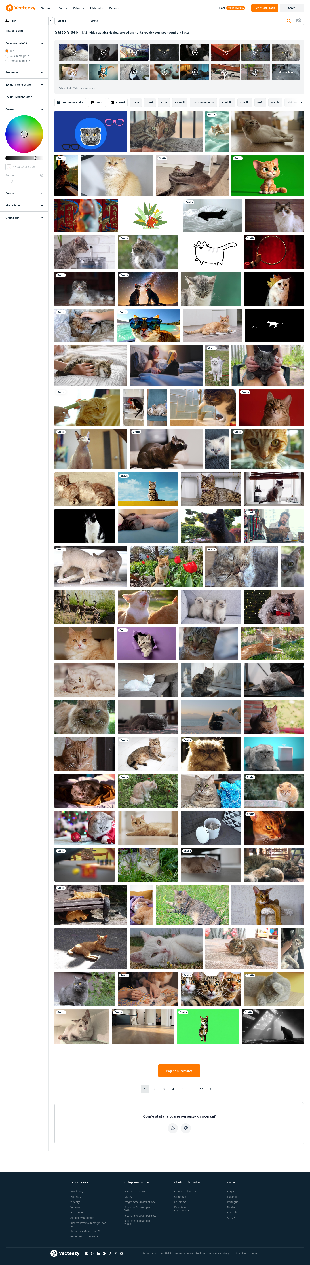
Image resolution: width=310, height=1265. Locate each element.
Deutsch (232, 1207)
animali (180, 102)
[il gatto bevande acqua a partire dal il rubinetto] (203, 407)
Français (232, 1212)
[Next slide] (298, 102)
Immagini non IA (20, 60)
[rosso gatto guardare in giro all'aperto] (148, 252)
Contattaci (180, 1196)
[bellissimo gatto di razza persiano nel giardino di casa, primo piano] (166, 948)
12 (201, 1089)
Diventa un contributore (181, 1208)
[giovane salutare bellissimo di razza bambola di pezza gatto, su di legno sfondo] (274, 215)
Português (233, 1202)
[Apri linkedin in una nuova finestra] (98, 1253)
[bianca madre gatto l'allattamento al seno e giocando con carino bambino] (90, 566)
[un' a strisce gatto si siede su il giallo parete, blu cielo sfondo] (148, 489)
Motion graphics (73, 102)
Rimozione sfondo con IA (85, 1231)
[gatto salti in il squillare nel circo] (274, 252)
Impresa (75, 1207)
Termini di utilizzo (195, 1253)
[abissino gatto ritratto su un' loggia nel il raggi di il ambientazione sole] (274, 828)
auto (164, 102)
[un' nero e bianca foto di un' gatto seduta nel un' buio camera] (273, 1026)
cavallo (244, 102)
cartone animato (203, 102)
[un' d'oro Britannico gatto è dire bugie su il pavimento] (148, 828)
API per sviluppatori (82, 1217)
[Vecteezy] (20, 8)
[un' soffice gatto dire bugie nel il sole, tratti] (84, 489)
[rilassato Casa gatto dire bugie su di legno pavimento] (267, 131)
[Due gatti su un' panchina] (90, 905)
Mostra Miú (286, 72)
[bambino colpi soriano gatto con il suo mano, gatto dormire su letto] (84, 325)
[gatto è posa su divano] (148, 680)
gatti (150, 102)
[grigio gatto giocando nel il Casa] (84, 289)
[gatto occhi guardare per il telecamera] (84, 717)
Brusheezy (76, 1191)
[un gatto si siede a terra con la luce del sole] (90, 948)
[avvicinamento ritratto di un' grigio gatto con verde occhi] (292, 566)
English (231, 1191)
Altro (230, 1217)
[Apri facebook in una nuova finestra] (86, 1253)
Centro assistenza (185, 1191)
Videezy (75, 1202)
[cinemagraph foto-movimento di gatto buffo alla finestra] (274, 489)
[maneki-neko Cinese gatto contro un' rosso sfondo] (86, 215)
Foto (61, 8)
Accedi (292, 8)
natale (275, 102)
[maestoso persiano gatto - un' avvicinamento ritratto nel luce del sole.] (211, 754)
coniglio (227, 102)
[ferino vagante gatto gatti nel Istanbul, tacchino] (211, 680)
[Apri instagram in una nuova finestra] (92, 1253)
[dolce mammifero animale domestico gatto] (208, 643)
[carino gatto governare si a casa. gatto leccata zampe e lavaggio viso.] (274, 989)
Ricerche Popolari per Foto (140, 1215)
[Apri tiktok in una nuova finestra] (110, 1253)
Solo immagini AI (20, 56)
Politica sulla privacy (218, 1253)
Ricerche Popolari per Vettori (137, 1208)
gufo (260, 102)
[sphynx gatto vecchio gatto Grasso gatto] (90, 449)
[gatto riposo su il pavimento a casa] (84, 680)
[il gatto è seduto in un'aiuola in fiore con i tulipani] (166, 566)
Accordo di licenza (135, 1191)
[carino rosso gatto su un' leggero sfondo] (212, 325)
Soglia (9, 175)
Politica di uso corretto (245, 1253)
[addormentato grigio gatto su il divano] (241, 948)
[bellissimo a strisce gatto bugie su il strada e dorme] (274, 865)
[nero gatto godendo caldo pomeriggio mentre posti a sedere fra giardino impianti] (211, 526)
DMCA (128, 1196)
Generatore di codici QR (84, 1236)
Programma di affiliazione (140, 1202)
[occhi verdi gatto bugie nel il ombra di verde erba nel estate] (148, 865)
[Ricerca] (289, 21)
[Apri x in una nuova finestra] (115, 1253)
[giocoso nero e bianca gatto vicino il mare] (211, 717)
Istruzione (76, 1212)
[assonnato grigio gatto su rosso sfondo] (271, 407)
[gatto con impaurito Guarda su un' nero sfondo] (84, 526)
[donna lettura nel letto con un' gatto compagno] (166, 365)
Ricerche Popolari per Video (137, 1222)
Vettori (45, 8)
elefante (292, 102)
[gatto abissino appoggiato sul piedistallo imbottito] (267, 905)
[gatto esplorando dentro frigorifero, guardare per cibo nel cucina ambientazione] (133, 407)
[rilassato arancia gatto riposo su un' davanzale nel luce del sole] (274, 717)
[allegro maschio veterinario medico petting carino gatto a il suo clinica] (274, 526)
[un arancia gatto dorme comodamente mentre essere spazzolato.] (87, 407)
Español (232, 1196)
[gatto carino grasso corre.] (211, 252)
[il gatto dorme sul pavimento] (241, 566)
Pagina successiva (179, 1071)
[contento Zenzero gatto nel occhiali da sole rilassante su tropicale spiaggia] (148, 325)
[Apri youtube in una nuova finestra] (121, 1253)
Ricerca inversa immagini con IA (88, 1224)
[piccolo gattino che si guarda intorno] (211, 489)
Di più (113, 8)
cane (136, 102)
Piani (222, 8)
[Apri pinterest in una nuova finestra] (104, 1253)
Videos (77, 8)
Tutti (12, 51)
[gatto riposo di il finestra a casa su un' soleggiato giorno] (166, 131)
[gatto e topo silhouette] (274, 325)
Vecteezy (75, 1196)
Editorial (95, 8)
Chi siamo (180, 1202)
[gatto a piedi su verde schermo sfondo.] (208, 1026)
